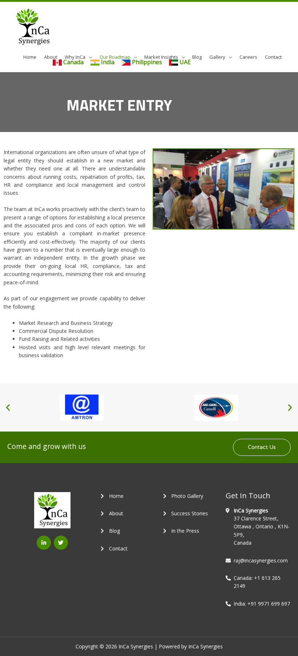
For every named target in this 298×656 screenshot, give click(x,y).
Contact (273, 57)
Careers (248, 57)
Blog (197, 57)
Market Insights (161, 57)
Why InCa (75, 57)
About (50, 57)
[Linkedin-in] (44, 543)
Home (29, 57)
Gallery (217, 57)
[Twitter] (61, 543)
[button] (8, 407)
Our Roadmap (115, 57)
